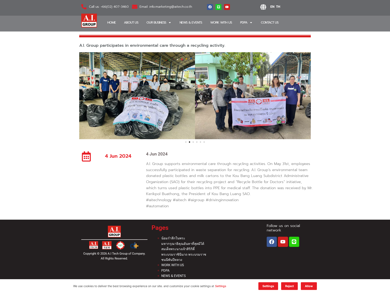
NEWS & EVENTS (191, 22)
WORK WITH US (221, 22)
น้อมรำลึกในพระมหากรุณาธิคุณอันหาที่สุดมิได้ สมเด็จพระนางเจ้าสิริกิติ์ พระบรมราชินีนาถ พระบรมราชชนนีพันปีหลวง (183, 249)
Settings (220, 286)
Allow (309, 286)
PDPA (243, 22)
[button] (83, 95)
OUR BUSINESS (156, 22)
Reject (289, 286)
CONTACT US (269, 22)
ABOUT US (131, 22)
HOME (111, 22)
